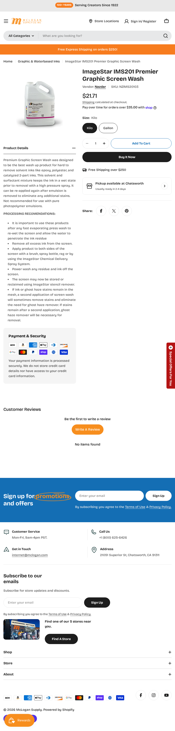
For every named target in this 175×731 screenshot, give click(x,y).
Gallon (108, 128)
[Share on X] (114, 211)
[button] (170, 366)
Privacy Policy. (160, 507)
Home (8, 61)
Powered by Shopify (58, 710)
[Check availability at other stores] (164, 186)
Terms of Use (135, 507)
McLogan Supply (29, 710)
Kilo (90, 128)
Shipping (88, 102)
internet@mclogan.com (30, 555)
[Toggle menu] (6, 21)
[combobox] (87, 36)
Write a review (87, 429)
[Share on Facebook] (101, 211)
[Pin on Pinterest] (127, 211)
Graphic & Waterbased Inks (39, 61)
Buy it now (127, 157)
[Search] (165, 35)
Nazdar (100, 87)
